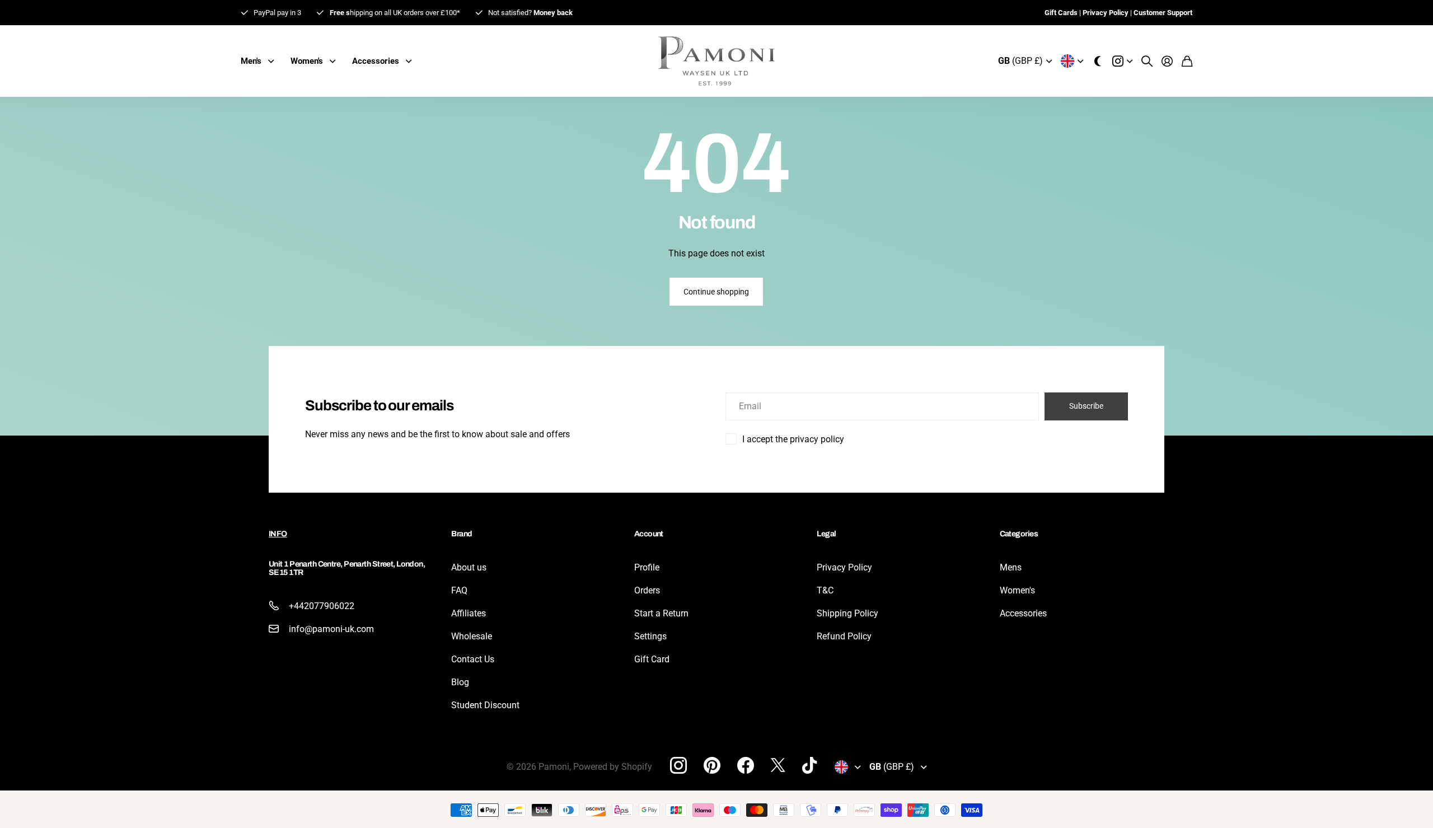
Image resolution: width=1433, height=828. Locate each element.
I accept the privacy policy (793, 439)
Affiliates (468, 613)
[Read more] (1122, 61)
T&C (825, 590)
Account (648, 534)
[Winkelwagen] (1187, 61)
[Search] (1147, 61)
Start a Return (661, 613)
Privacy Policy (844, 567)
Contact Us (472, 659)
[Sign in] (1167, 61)
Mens (1011, 567)
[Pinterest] (712, 765)
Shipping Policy (847, 613)
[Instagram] (678, 765)
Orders (647, 590)
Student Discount (485, 705)
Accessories (1023, 613)
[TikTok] (809, 765)
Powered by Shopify (612, 766)
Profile (646, 567)
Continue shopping (716, 291)
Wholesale (471, 636)
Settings (650, 636)
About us (468, 567)
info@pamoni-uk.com (331, 629)
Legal (826, 534)
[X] (778, 765)
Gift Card (651, 659)
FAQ (459, 590)
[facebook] (745, 765)
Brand (461, 534)
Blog (460, 682)
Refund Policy (844, 636)
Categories (1019, 534)
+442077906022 (321, 606)
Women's (1017, 590)
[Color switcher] (1097, 61)
